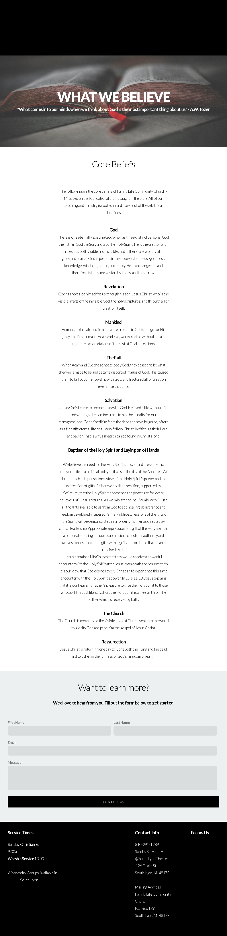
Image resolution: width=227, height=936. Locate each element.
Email (12, 742)
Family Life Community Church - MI (113, 27)
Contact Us (113, 801)
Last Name (122, 722)
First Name (16, 722)
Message (15, 762)
